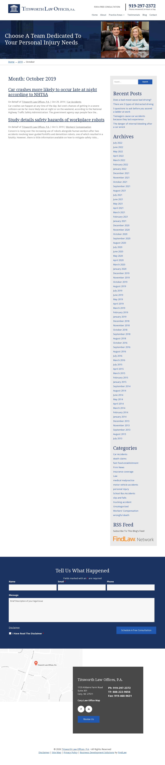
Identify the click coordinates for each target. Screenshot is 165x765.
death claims (119, 458)
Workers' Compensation (78, 126)
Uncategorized (121, 506)
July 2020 (117, 247)
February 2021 (120, 216)
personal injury (121, 489)
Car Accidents (74, 101)
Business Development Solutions (97, 752)
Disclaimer (14, 627)
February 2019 (120, 312)
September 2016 (121, 347)
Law (115, 476)
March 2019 (119, 308)
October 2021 (120, 181)
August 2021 (119, 190)
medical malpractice (123, 480)
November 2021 (121, 177)
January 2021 (119, 221)
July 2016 (117, 355)
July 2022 (117, 142)
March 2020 (119, 264)
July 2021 (117, 194)
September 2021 (121, 186)
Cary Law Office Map (89, 700)
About (103, 15)
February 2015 (120, 377)
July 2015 (117, 364)
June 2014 (118, 394)
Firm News (118, 467)
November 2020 (121, 229)
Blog (145, 15)
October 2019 (120, 281)
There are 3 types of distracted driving (133, 104)
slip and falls (119, 497)
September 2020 (121, 238)
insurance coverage (123, 471)
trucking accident (122, 502)
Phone (110, 581)
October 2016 (120, 342)
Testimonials (133, 15)
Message (13, 595)
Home (95, 15)
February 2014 (120, 412)
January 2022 (119, 168)
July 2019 (117, 290)
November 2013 (121, 425)
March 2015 (119, 373)
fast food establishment (125, 462)
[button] (162, 747)
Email (62, 581)
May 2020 (118, 255)
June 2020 (118, 251)
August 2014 (119, 390)
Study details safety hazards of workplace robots (56, 119)
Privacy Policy (71, 752)
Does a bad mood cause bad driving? (132, 99)
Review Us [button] (88, 719)
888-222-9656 (121, 692)
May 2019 (118, 299)
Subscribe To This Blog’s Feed (128, 530)
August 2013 (119, 434)
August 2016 (119, 351)
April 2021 (118, 208)
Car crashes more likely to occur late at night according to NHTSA (52, 92)
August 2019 (119, 286)
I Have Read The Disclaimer (28, 633)
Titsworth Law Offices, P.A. (36, 101)
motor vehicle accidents (125, 484)
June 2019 (118, 294)
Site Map (56, 752)
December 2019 (121, 273)
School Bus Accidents (124, 493)
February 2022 (120, 164)
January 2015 (119, 381)
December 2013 (121, 421)
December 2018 (121, 321)
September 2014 (121, 386)
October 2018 (120, 329)
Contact (153, 15)
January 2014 (119, 416)
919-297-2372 (142, 6)
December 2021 (121, 173)
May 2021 (118, 203)
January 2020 (119, 268)
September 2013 (121, 429)
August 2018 (119, 338)
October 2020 (120, 234)
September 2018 (121, 334)
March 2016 (119, 360)
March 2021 (119, 212)
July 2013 (117, 438)
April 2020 (118, 260)
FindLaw (122, 752)
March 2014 (119, 408)
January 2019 (119, 316)
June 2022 (118, 147)
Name (12, 581)
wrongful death (121, 515)
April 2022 (118, 155)
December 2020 (121, 225)
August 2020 (119, 242)
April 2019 (118, 303)
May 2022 (118, 151)
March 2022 (119, 160)
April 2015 (118, 368)
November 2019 (121, 277)
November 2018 (121, 325)
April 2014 (118, 403)
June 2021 (118, 199)
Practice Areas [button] (115, 15)
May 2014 (118, 399)
